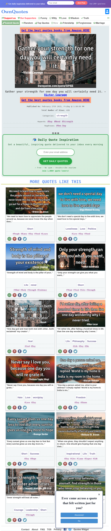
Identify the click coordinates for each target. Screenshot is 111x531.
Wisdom (75, 18)
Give (83, 290)
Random (28, 22)
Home (84, 402)
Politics (92, 228)
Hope (33, 459)
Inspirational (73, 453)
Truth (86, 18)
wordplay (38, 397)
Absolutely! (79, 515)
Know (24, 234)
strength (62, 115)
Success (91, 341)
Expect (89, 459)
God (30, 341)
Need (57, 121)
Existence (42, 290)
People (17, 234)
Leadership (32, 509)
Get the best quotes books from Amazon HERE (55, 30)
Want (69, 290)
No (79, 521)
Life (26, 285)
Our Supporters (28, 18)
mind (33, 285)
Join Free (81, 3)
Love (63, 18)
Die (87, 346)
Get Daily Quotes (55, 161)
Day (50, 121)
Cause (80, 459)
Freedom (81, 397)
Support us (10, 18)
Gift (95, 459)
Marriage (100, 22)
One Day (62, 125)
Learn (45, 234)
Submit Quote (12, 22)
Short (30, 228)
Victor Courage (55, 94)
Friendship (68, 22)
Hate (20, 397)
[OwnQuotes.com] (16, 9)
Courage (18, 509)
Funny (44, 18)
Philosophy (78, 341)
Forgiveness (85, 22)
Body (24, 290)
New (55, 22)
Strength (68, 121)
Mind (17, 290)
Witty (54, 18)
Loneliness (71, 228)
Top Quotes (43, 22)
